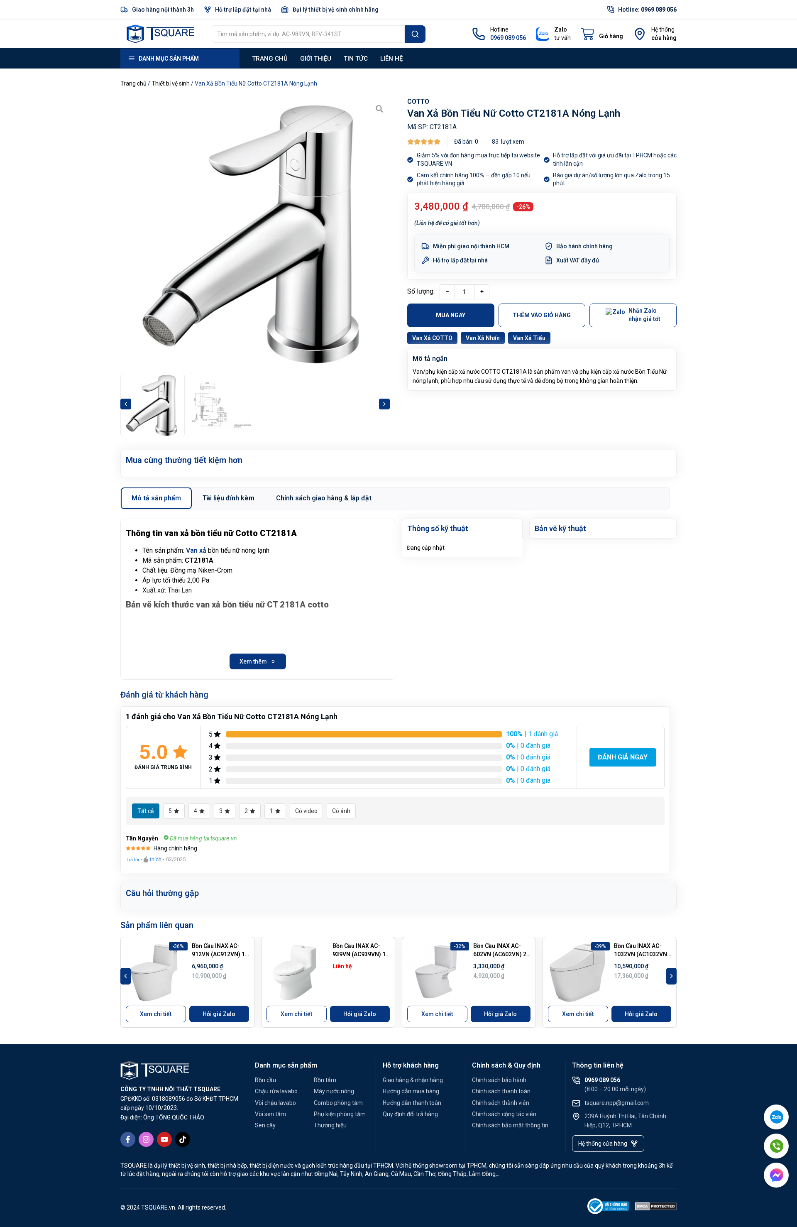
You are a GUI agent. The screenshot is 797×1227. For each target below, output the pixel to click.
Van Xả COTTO (432, 338)
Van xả (196, 550)
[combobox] (308, 34)
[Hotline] (478, 34)
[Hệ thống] (639, 34)
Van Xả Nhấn (483, 338)
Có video (306, 811)
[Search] (415, 34)
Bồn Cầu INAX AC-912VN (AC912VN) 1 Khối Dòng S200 (218, 954)
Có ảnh (341, 811)
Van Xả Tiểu (529, 338)
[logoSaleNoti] (608, 1207)
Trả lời (132, 859)
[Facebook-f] (127, 1139)
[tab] (156, 498)
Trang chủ (270, 58)
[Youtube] (164, 1139)
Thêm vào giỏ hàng (542, 315)
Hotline (499, 29)
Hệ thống (663, 29)
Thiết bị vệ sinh (171, 83)
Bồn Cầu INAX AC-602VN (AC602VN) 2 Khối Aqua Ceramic (499, 954)
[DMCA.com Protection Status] (656, 1207)
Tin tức (356, 58)
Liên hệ (391, 58)
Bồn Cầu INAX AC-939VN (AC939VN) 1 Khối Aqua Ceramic (359, 954)
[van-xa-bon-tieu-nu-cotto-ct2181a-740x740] (255, 233)
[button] (125, 404)
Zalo (560, 29)
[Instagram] (146, 1139)
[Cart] (602, 34)
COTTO (418, 101)
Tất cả (145, 811)
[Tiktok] (182, 1139)
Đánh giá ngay (623, 757)
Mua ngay (450, 315)
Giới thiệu (315, 58)
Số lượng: (421, 291)
